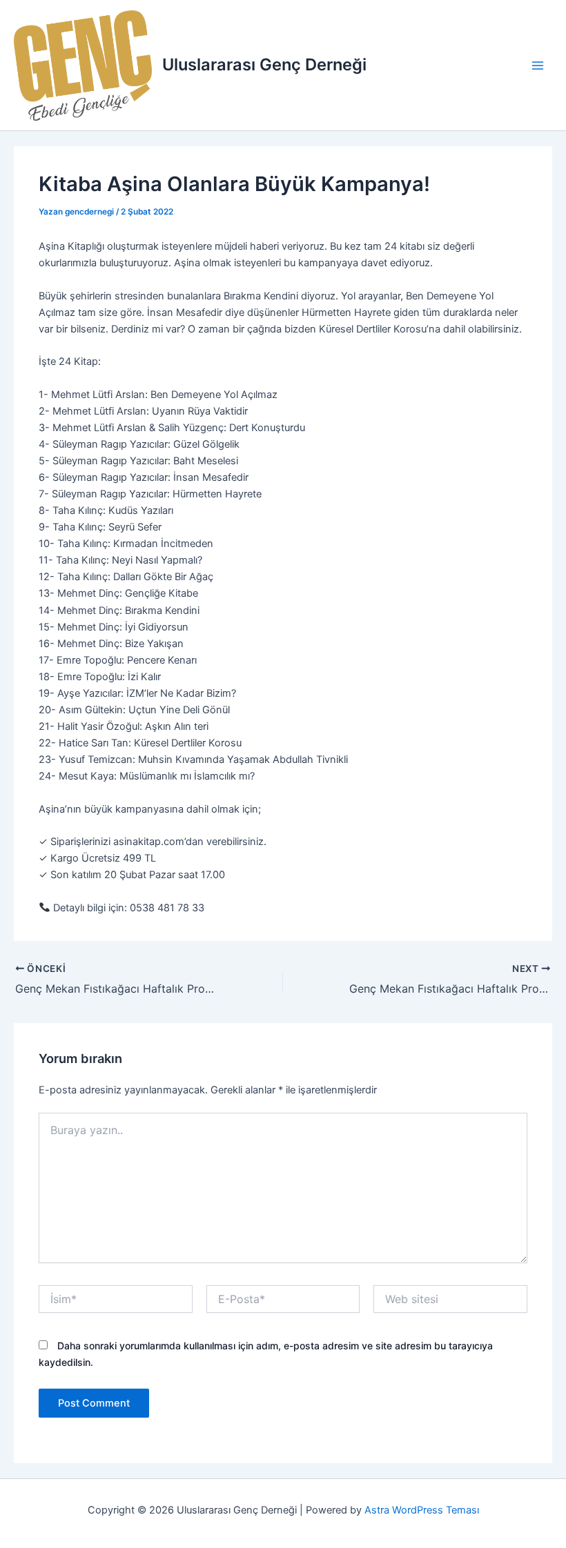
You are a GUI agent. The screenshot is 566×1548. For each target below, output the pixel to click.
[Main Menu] (537, 65)
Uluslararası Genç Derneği (264, 64)
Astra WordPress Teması (421, 1510)
